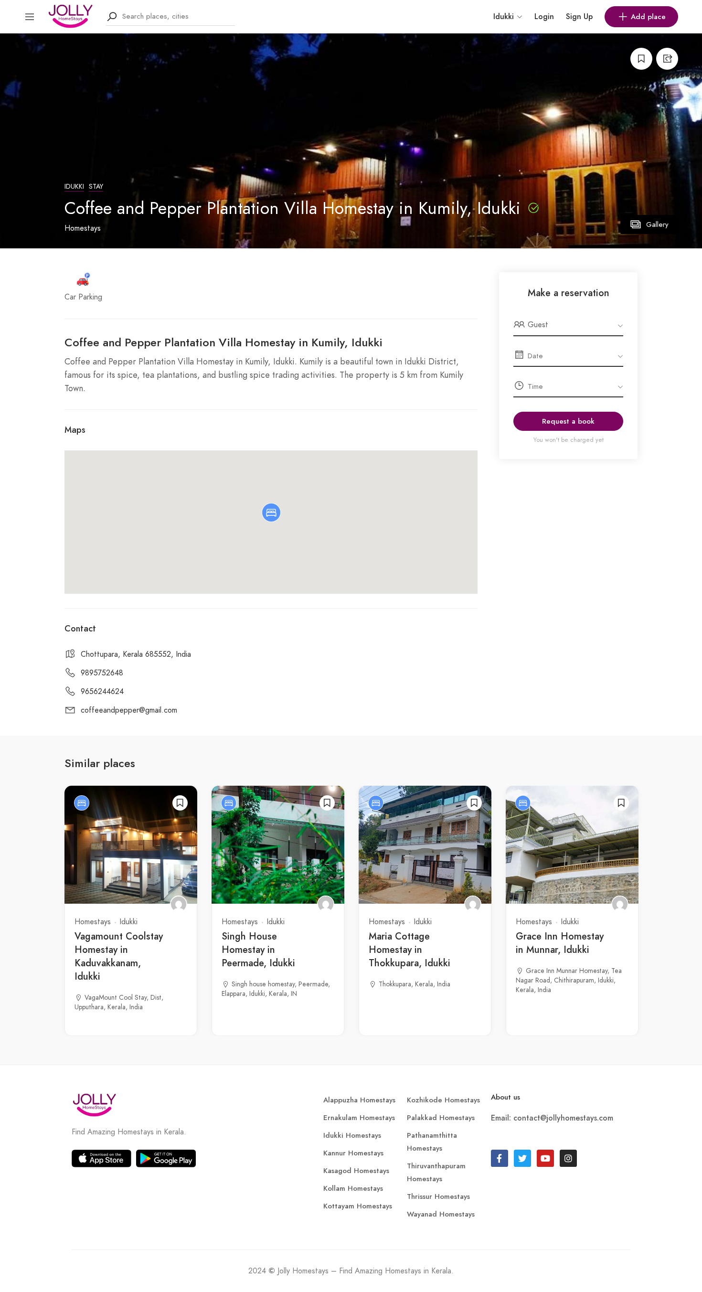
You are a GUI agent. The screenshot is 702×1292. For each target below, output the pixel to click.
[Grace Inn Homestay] (619, 904)
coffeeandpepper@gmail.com (129, 710)
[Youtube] (545, 1158)
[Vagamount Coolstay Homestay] (178, 904)
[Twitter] (522, 1158)
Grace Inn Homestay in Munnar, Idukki (560, 943)
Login (544, 16)
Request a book (568, 421)
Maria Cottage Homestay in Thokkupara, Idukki (409, 949)
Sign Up (579, 16)
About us (505, 1097)
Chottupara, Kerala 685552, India (136, 654)
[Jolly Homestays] (70, 15)
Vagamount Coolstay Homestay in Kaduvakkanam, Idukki (118, 956)
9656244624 (102, 691)
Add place (648, 16)
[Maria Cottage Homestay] (472, 904)
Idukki (74, 186)
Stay (96, 186)
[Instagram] (568, 1158)
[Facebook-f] (499, 1158)
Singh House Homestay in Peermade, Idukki (258, 949)
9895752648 (102, 673)
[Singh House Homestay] (325, 904)
